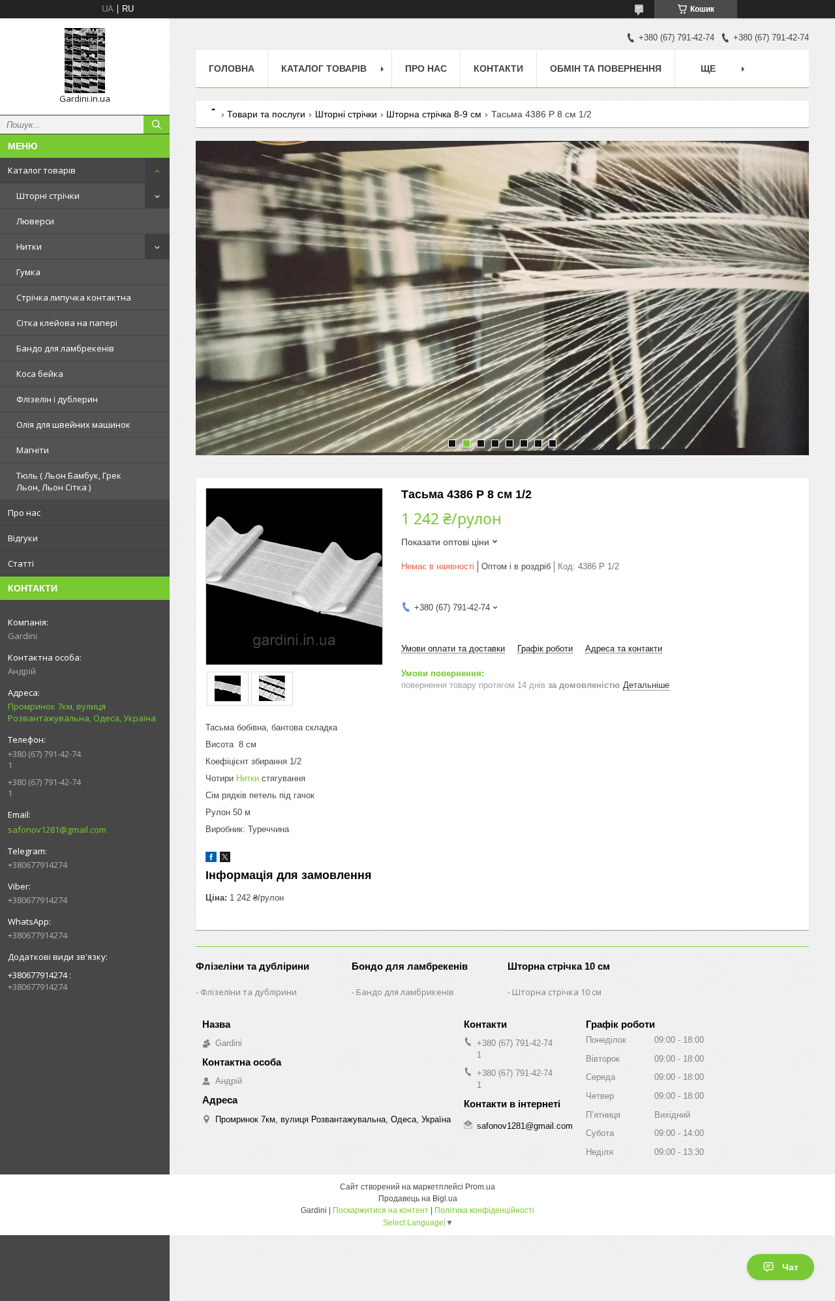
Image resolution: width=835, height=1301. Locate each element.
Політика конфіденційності (484, 1210)
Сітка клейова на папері (66, 323)
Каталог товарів (42, 170)
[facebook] (211, 859)
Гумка (28, 272)
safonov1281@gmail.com (57, 829)
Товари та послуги (266, 114)
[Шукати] (157, 124)
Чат (790, 1267)
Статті (21, 563)
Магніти (32, 450)
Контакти (498, 68)
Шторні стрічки (48, 196)
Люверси (35, 221)
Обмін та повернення (605, 68)
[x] (225, 859)
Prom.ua (480, 1186)
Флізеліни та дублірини (248, 992)
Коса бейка (39, 374)
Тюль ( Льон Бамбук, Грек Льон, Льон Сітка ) (68, 481)
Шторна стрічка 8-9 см (433, 114)
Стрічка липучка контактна (73, 297)
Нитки (29, 246)
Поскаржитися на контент (381, 1210)
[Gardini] (85, 60)
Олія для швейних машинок (73, 424)
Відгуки (23, 538)
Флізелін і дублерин (57, 399)
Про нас (24, 512)
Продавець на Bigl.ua (417, 1198)
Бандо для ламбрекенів (65, 348)
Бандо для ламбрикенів (405, 992)
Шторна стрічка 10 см (556, 992)
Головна (231, 68)
